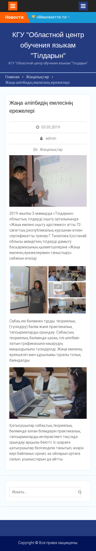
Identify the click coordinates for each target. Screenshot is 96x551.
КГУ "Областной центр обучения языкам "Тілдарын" (48, 45)
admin (51, 138)
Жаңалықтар (51, 149)
